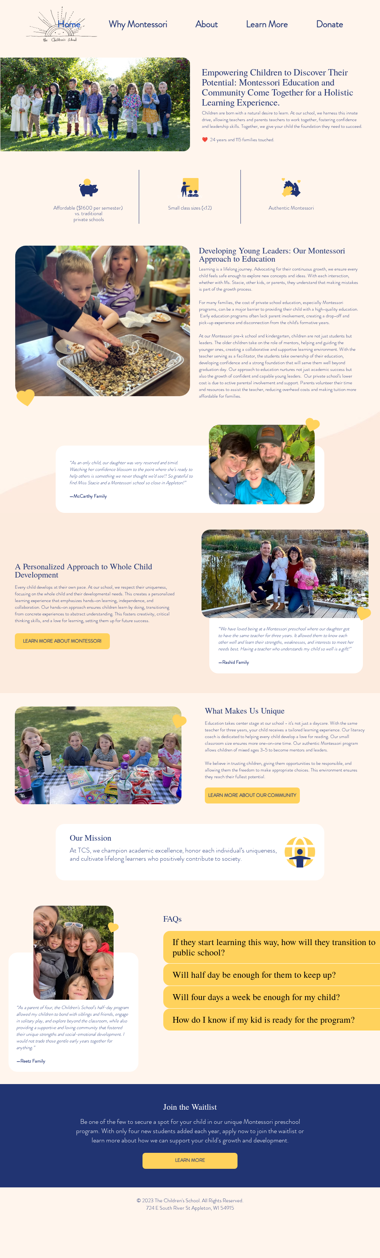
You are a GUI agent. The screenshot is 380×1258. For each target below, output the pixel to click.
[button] (190, 197)
